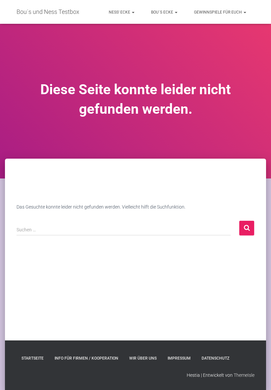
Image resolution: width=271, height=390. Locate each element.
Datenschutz (215, 358)
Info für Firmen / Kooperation (86, 358)
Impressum (179, 358)
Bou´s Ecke (162, 12)
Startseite (32, 358)
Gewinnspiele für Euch (218, 12)
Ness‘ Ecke (120, 12)
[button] (133, 12)
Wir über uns (143, 358)
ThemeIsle (244, 375)
